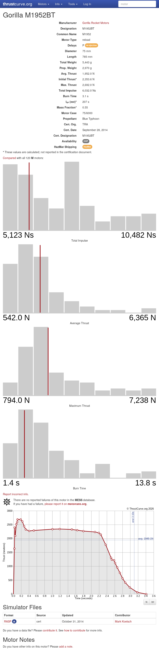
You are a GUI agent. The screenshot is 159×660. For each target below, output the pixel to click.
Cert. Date (70, 130)
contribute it (50, 630)
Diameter (71, 51)
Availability (69, 141)
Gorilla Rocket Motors (95, 23)
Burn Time (70, 96)
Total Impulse (68, 90)
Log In (87, 4)
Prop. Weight (68, 68)
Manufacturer (68, 23)
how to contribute (74, 630)
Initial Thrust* (68, 79)
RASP (7, 621)
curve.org (17, 4)
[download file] (14, 621)
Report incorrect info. (16, 494)
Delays (72, 45)
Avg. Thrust (69, 73)
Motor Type (69, 40)
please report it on (65, 504)
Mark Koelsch (123, 621)
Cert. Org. (70, 124)
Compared (9, 158)
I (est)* (71, 102)
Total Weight (68, 62)
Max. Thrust (69, 85)
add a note (65, 646)
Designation (68, 28)
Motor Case (69, 113)
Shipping (65, 147)
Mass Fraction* (67, 107)
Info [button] (57, 4)
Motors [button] (42, 4)
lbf (152, 601)
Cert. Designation (65, 135)
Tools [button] (72, 4)
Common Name (67, 34)
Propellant (70, 118)
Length (72, 56)
